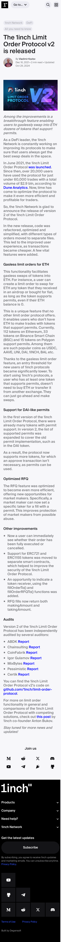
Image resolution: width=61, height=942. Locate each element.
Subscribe (30, 847)
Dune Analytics (15, 188)
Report (23, 642)
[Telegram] (23, 767)
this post (44, 717)
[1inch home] (4, 4)
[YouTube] (9, 767)
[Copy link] (38, 767)
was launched (39, 167)
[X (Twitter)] (38, 758)
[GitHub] (52, 767)
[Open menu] (56, 4)
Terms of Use (8, 922)
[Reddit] (23, 758)
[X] (38, 910)
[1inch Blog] (8, 910)
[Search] (48, 4)
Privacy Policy (29, 922)
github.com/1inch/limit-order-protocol (27, 692)
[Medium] (9, 758)
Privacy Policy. (9, 864)
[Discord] (52, 758)
